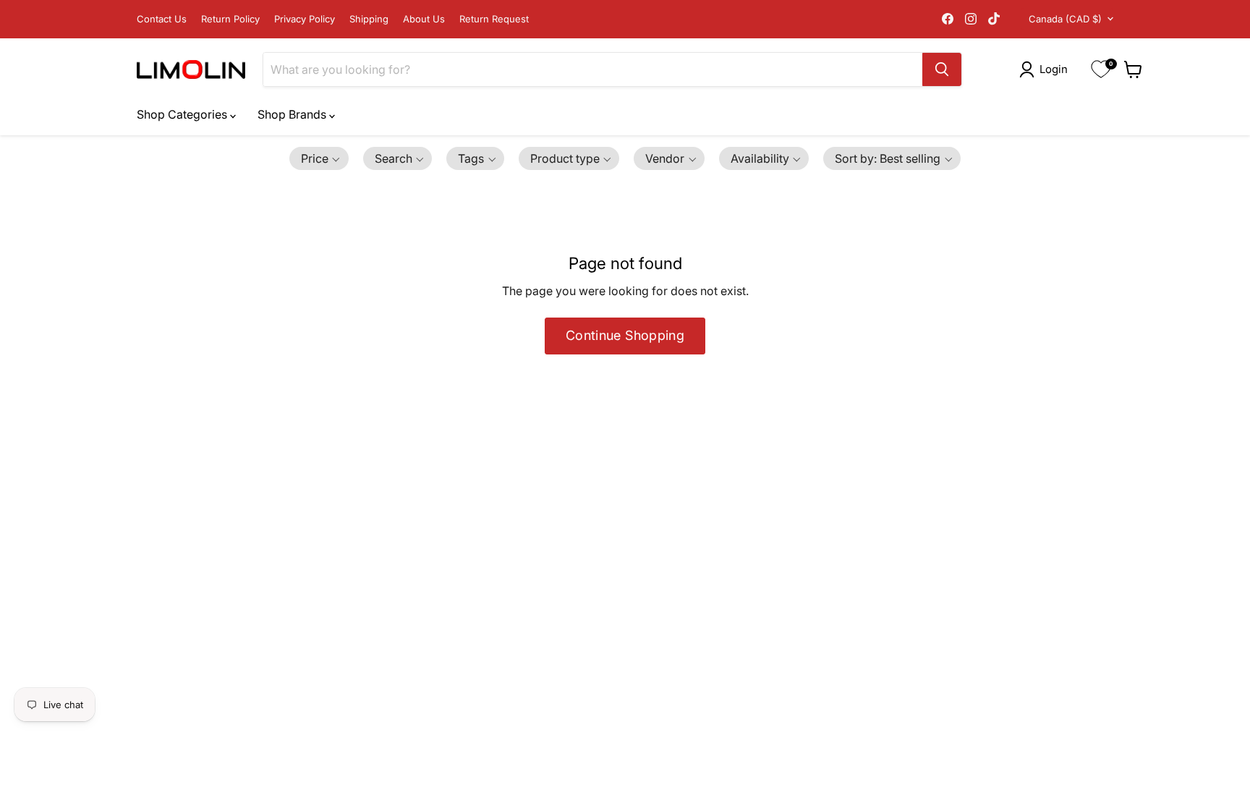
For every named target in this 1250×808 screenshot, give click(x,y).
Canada (1065, 19)
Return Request (494, 19)
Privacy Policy (304, 19)
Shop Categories (183, 114)
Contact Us (162, 19)
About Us (424, 19)
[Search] (941, 69)
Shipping (368, 19)
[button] (1046, 69)
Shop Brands (293, 114)
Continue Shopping (625, 335)
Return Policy (230, 19)
